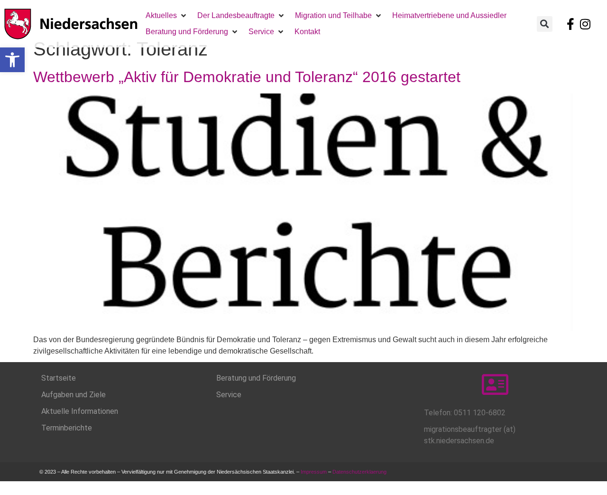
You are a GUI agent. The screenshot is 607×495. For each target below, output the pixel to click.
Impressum (314, 472)
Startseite (58, 378)
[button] (12, 59)
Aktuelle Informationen (79, 411)
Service (228, 394)
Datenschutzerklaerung (360, 472)
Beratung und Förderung (256, 378)
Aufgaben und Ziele (73, 394)
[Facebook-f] (570, 24)
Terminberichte (66, 427)
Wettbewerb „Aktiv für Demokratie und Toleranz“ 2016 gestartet (246, 76)
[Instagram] (585, 24)
